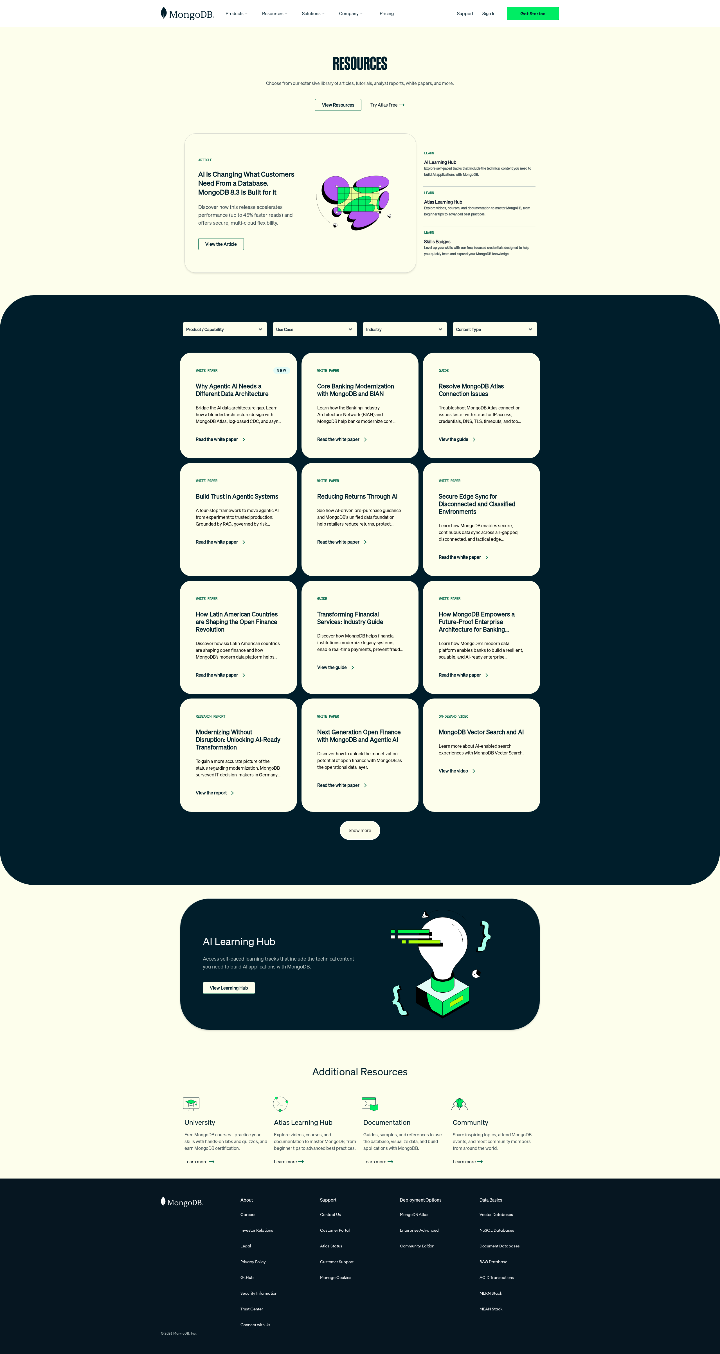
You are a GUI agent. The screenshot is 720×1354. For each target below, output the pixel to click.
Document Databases (500, 1246)
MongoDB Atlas (414, 1214)
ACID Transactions (497, 1277)
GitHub (247, 1277)
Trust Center (251, 1309)
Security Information (258, 1293)
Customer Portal (335, 1230)
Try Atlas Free (384, 105)
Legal (245, 1246)
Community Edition (417, 1246)
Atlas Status (331, 1246)
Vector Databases (496, 1214)
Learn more (196, 1161)
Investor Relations (256, 1230)
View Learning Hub (229, 988)
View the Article (221, 244)
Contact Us (330, 1214)
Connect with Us (255, 1324)
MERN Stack (491, 1293)
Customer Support (337, 1261)
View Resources (338, 105)
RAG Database (493, 1261)
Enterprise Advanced (419, 1230)
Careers (247, 1214)
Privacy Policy (253, 1261)
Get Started (533, 13)
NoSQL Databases (497, 1230)
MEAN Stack (491, 1309)
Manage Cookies (335, 1277)
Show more (360, 830)
